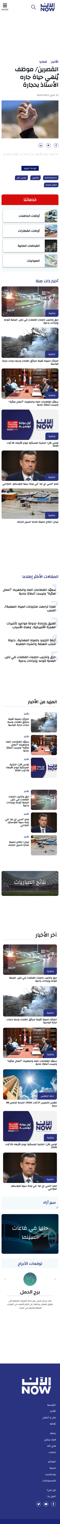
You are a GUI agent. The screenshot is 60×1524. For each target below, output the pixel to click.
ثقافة (53, 1423)
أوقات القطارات (29, 231)
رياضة (53, 1433)
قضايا (43, 61)
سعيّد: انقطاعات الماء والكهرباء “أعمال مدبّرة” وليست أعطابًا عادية (29, 591)
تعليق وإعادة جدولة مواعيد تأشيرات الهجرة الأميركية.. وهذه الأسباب (31, 625)
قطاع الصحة (51, 185)
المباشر (52, 1461)
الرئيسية (51, 1405)
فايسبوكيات (49, 1480)
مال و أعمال (49, 1417)
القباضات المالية (29, 246)
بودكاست (50, 1474)
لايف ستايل (50, 1439)
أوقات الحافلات (29, 216)
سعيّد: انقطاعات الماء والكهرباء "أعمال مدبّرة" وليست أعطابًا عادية (33, 403)
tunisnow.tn (51, 178)
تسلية (52, 1468)
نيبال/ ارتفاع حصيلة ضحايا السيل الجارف (38, 521)
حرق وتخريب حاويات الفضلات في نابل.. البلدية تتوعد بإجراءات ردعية (31, 321)
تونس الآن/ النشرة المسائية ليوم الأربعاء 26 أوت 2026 (33, 444)
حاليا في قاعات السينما (30, 1232)
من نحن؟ (51, 1490)
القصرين (35, 178)
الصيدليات (33, 261)
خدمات (52, 1452)
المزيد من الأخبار (42, 701)
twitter (38, 1504)
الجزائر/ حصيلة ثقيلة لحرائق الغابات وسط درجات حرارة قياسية (30, 362)
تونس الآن (21, 178)
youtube (46, 1504)
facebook (53, 1504)
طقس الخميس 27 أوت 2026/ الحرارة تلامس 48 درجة (31, 1104)
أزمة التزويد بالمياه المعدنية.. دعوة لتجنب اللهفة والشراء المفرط (32, 642)
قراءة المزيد (30, 168)
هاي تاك (51, 1446)
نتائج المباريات (30, 882)
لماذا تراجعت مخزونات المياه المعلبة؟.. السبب (30, 608)
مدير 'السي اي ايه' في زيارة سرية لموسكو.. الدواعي (30, 483)
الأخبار (54, 61)
